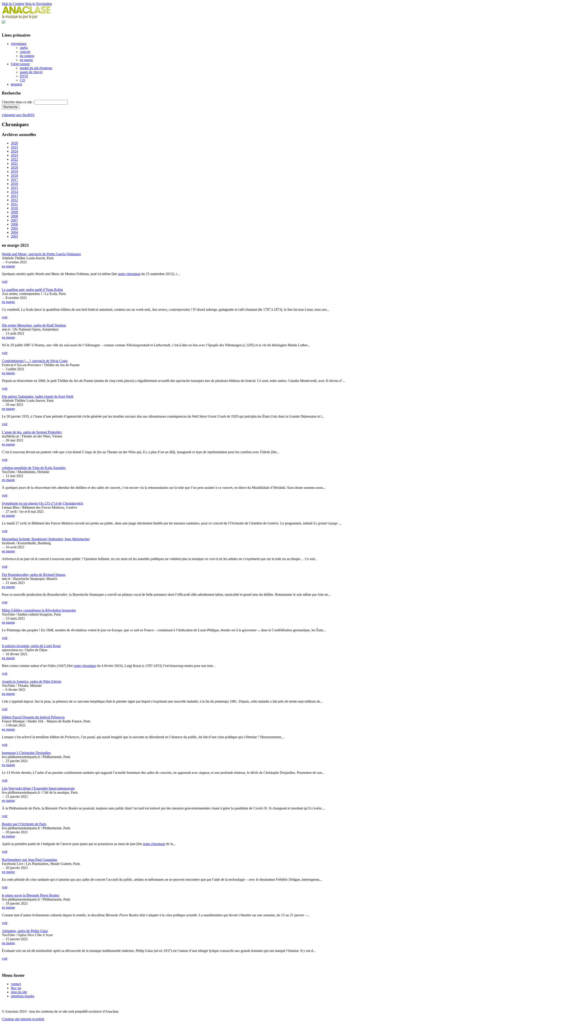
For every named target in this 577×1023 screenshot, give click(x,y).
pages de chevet (31, 72)
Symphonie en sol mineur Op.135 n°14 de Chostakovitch (42, 503)
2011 (14, 204)
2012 (14, 200)
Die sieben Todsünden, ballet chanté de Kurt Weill (37, 396)
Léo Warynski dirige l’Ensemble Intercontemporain (38, 788)
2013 (14, 196)
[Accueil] (26, 18)
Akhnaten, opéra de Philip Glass (25, 931)
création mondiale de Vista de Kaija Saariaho (34, 468)
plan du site (19, 992)
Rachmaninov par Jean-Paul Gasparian (29, 860)
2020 (14, 167)
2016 (14, 184)
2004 (14, 232)
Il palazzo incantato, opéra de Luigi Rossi (31, 646)
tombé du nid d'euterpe (36, 68)
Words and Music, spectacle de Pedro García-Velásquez (41, 254)
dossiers (16, 84)
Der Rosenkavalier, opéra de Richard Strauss (33, 575)
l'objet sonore (20, 64)
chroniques (18, 44)
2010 (14, 208)
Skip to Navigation (38, 4)
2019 (14, 171)
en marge (26, 60)
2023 (14, 155)
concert (25, 52)
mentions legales (22, 996)
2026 (14, 143)
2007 (14, 220)
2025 (14, 147)
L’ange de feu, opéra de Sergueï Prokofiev (32, 432)
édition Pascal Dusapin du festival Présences (33, 717)
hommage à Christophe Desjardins (26, 753)
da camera (27, 56)
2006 (14, 224)
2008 (14, 216)
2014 (14, 192)
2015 (14, 188)
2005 (14, 228)
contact (16, 984)
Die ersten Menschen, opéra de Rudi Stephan (34, 325)
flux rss (16, 988)
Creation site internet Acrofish (23, 1019)
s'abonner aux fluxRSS (18, 115)
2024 (14, 151)
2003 (14, 236)
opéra (24, 48)
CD (22, 80)
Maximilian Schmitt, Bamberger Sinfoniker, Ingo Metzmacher (46, 539)
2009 (14, 212)
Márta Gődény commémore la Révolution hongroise (39, 610)
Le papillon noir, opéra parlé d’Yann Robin (32, 290)
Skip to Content (13, 4)
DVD (24, 76)
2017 (14, 180)
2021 (14, 163)
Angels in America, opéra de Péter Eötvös (31, 681)
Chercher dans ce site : (18, 102)
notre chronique (129, 274)
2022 (14, 159)
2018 (14, 175)
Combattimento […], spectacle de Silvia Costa (34, 361)
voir (4, 281)
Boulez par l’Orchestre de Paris (24, 824)
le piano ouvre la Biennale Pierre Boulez (30, 895)
